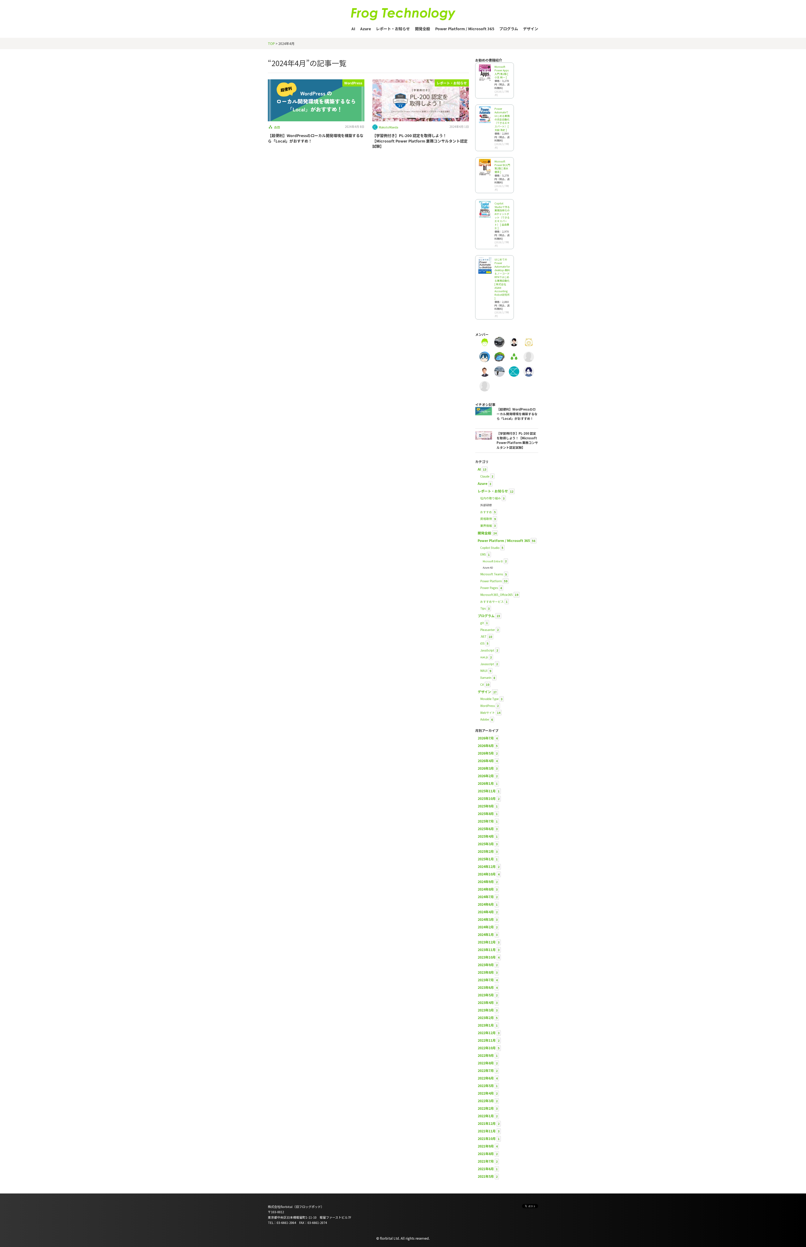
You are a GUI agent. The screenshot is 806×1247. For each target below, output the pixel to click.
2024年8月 (486, 889)
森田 (277, 127)
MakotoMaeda (388, 127)
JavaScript (487, 650)
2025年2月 (486, 851)
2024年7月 (486, 896)
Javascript (487, 664)
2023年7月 (486, 979)
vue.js (484, 657)
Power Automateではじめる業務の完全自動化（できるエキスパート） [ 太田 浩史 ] (502, 119)
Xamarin (485, 677)
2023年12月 (487, 942)
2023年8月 (486, 972)
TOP (271, 43)
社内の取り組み (490, 498)
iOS (482, 643)
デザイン (530, 28)
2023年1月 (486, 1025)
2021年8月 (486, 1153)
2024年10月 (487, 874)
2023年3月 (486, 1010)
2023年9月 (486, 964)
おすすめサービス (492, 601)
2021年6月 (486, 1168)
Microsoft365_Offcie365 (496, 595)
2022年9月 (486, 1055)
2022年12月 (487, 1032)
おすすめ (486, 512)
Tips (483, 608)
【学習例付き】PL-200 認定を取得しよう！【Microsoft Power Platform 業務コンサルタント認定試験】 (420, 141)
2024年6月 (486, 904)
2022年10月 (487, 1047)
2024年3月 (486, 919)
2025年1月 (486, 858)
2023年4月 (486, 1002)
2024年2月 (486, 926)
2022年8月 (486, 1062)
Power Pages (489, 588)
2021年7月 (486, 1161)
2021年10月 (487, 1138)
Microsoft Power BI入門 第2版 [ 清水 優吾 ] (502, 167)
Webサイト (487, 713)
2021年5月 (486, 1176)
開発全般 (422, 28)
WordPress (353, 82)
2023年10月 (487, 957)
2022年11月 (487, 1040)
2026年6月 (486, 745)
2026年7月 (486, 738)
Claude (484, 476)
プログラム (508, 28)
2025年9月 (486, 806)
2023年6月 (486, 987)
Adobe (484, 719)
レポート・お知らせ (393, 28)
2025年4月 (486, 836)
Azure (365, 28)
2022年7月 (486, 1070)
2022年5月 (486, 1085)
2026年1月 (486, 783)
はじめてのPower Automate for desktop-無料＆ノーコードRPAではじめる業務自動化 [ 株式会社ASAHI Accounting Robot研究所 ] (502, 279)
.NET (483, 636)
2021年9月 (486, 1146)
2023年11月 (487, 949)
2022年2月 (486, 1108)
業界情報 (486, 525)
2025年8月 (486, 813)
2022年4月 (486, 1093)
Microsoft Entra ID (493, 561)
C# (482, 684)
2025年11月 (487, 790)
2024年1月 (486, 934)
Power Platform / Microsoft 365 (464, 28)
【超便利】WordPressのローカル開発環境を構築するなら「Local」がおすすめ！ (316, 138)
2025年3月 (486, 843)
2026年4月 (486, 760)
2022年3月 (486, 1100)
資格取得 (486, 519)
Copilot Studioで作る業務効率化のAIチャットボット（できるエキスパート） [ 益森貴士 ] (502, 216)
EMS (483, 554)
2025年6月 (486, 828)
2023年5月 (486, 994)
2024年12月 (487, 866)
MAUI (483, 671)
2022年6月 (486, 1078)
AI (353, 28)
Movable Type (489, 699)
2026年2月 (486, 775)
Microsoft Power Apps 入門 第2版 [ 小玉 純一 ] (502, 72)
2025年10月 (487, 798)
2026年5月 (486, 753)
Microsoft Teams (491, 574)
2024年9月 (486, 881)
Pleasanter (487, 630)
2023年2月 (486, 1017)
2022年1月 (486, 1115)
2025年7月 (486, 821)
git (482, 623)
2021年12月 (487, 1123)
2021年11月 (487, 1130)
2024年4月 (486, 911)
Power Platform (491, 581)
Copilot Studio (490, 548)
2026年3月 (486, 768)
